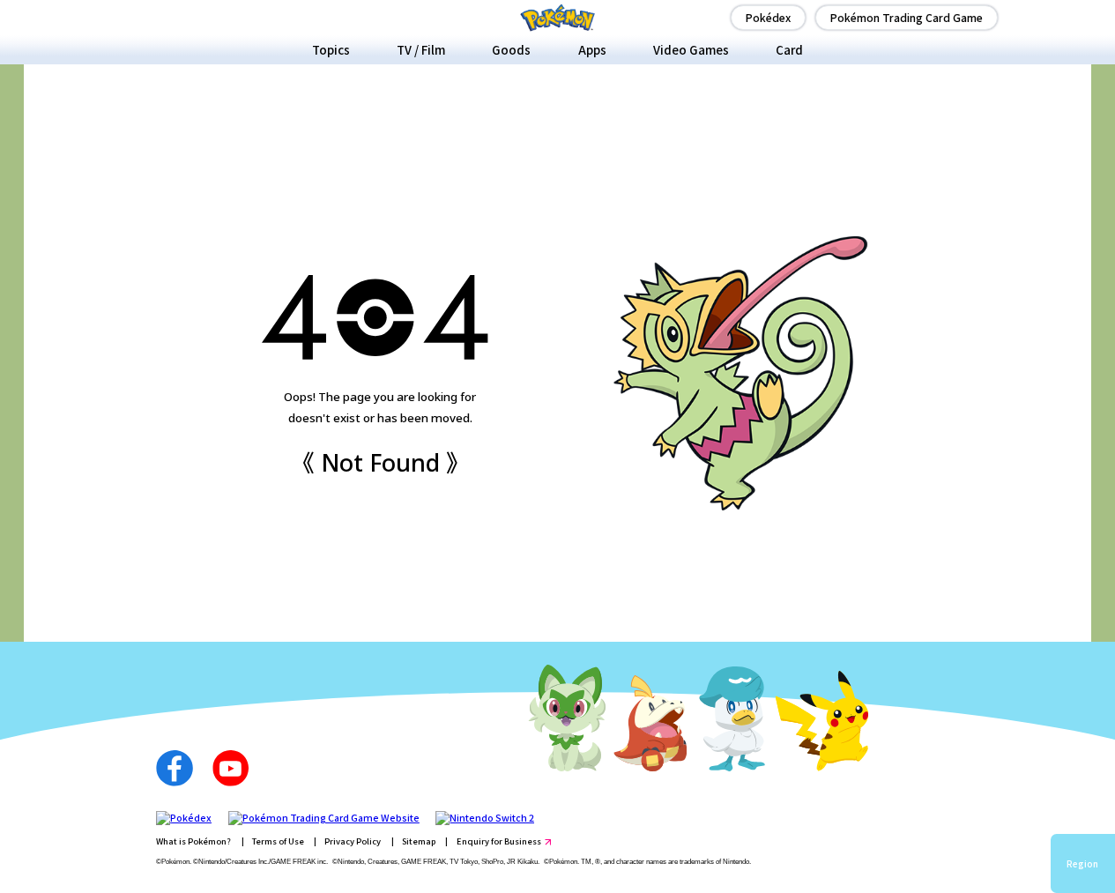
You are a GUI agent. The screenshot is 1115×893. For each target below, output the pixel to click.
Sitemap (418, 841)
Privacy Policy (352, 841)
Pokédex (768, 17)
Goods (511, 49)
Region (1082, 863)
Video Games (691, 49)
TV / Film (421, 49)
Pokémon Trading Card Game (906, 17)
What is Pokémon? (193, 841)
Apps (592, 49)
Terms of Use (278, 841)
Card (789, 49)
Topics (331, 49)
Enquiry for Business (499, 841)
